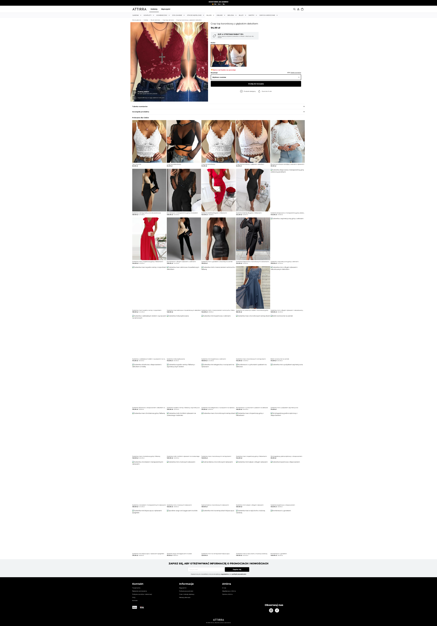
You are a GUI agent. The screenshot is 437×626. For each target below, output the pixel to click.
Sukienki (135, 15)
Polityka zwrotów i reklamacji (142, 594)
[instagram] (271, 610)
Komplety (147, 15)
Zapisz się (237, 569)
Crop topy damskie (168, 20)
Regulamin (183, 588)
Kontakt (135, 600)
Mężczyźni (165, 9)
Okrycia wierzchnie (267, 15)
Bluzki (209, 15)
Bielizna (231, 15)
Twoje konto (136, 588)
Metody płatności (184, 597)
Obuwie (220, 15)
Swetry (251, 15)
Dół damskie (177, 15)
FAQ (133, 597)
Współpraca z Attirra (229, 591)
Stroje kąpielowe (194, 15)
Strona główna (136, 20)
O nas (224, 588)
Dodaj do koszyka (256, 84)
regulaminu (225, 574)
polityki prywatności (239, 574)
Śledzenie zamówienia (139, 591)
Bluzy (241, 15)
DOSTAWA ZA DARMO (218, 2)
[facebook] (277, 610)
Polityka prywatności (186, 591)
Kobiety (154, 9)
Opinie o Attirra (227, 594)
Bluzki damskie (155, 20)
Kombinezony (161, 15)
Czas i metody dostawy (186, 594)
